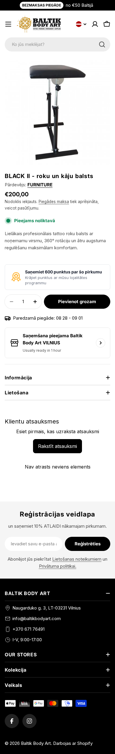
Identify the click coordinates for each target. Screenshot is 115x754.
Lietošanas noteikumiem (76, 559)
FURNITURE (39, 184)
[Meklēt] (102, 44)
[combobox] (57, 44)
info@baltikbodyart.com (36, 618)
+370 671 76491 (28, 629)
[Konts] (94, 24)
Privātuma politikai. (57, 566)
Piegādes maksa (54, 201)
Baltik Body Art (36, 743)
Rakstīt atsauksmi (57, 446)
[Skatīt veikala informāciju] (100, 343)
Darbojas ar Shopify (73, 743)
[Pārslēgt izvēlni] (8, 24)
